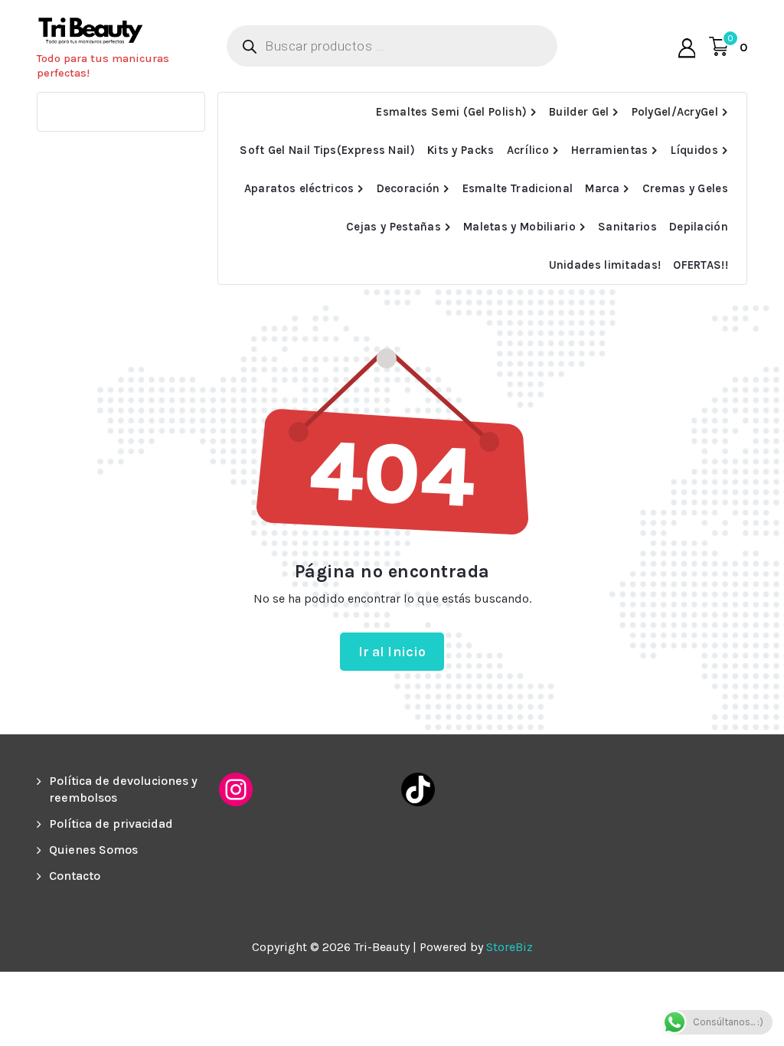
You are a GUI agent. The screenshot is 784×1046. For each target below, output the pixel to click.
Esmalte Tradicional (517, 188)
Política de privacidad (111, 823)
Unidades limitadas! (605, 265)
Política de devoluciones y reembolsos (123, 789)
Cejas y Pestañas (393, 227)
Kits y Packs (461, 150)
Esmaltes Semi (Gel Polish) (451, 112)
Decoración (408, 188)
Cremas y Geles (685, 188)
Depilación (698, 227)
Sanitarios (627, 227)
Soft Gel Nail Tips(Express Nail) (327, 150)
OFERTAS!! (700, 265)
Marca (602, 188)
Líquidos (694, 150)
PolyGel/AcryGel (675, 112)
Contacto (74, 875)
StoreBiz (509, 947)
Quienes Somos (93, 849)
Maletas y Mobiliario (519, 227)
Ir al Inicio (392, 651)
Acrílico (528, 150)
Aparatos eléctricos (299, 188)
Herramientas (609, 150)
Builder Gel (579, 112)
